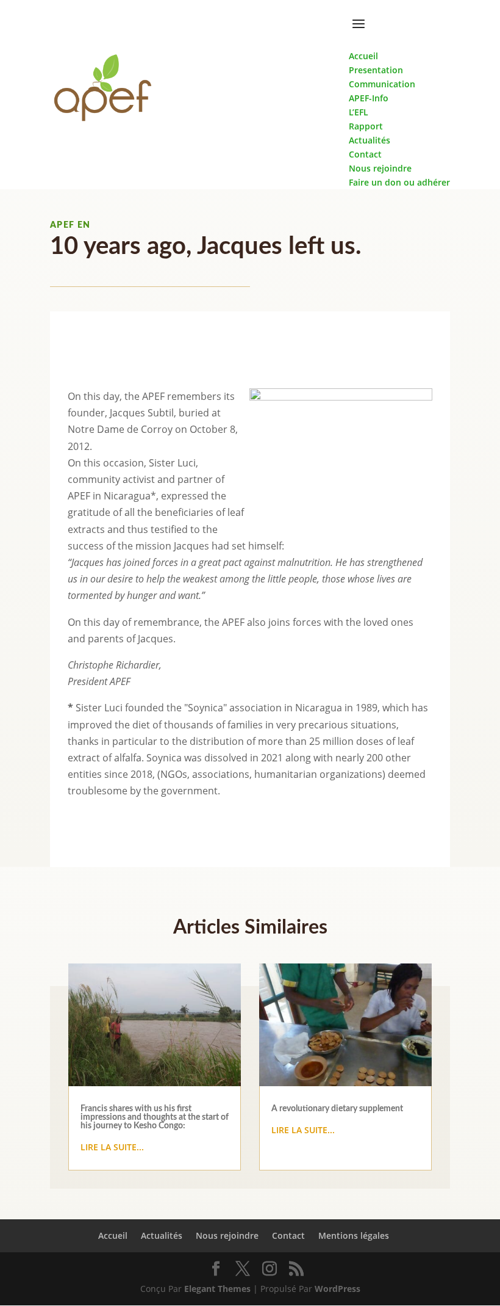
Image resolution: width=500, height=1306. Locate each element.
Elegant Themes (217, 1288)
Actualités (161, 1235)
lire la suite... (112, 1147)
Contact (288, 1235)
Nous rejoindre (227, 1235)
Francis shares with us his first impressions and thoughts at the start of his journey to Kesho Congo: (154, 1117)
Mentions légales (353, 1235)
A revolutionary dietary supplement (337, 1109)
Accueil (112, 1235)
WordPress (337, 1288)
